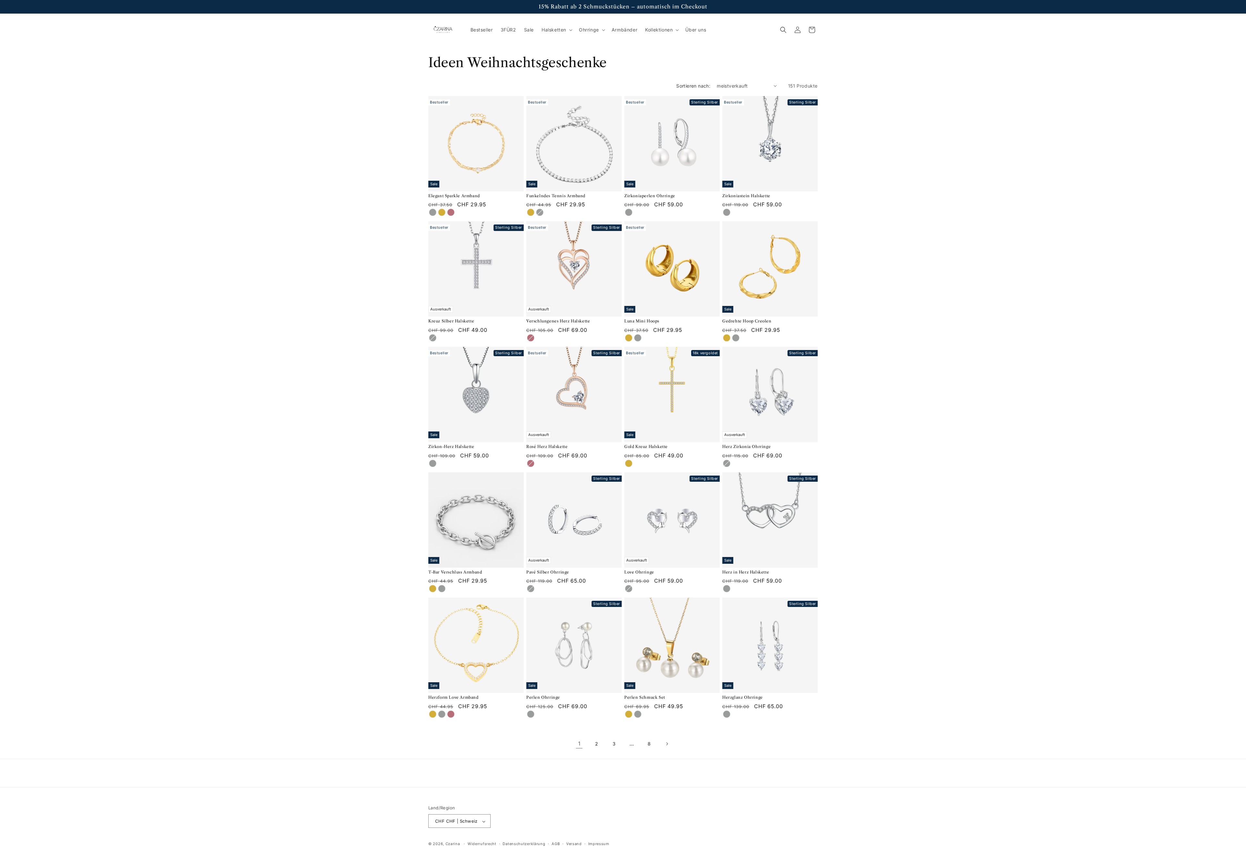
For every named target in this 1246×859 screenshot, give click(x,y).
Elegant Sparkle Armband (454, 195)
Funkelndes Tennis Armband (555, 195)
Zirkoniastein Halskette (746, 195)
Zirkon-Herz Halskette (451, 446)
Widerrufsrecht (482, 843)
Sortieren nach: (693, 86)
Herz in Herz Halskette (745, 572)
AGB (556, 843)
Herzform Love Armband (453, 697)
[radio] (432, 212)
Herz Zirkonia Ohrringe (746, 446)
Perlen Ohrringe (543, 697)
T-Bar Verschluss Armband (455, 572)
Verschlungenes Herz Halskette (558, 321)
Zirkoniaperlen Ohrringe (649, 195)
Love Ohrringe (639, 572)
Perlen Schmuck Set (644, 697)
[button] (556, 30)
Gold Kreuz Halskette (646, 446)
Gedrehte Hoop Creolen (747, 321)
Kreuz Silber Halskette (451, 321)
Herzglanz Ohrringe (742, 697)
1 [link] (579, 743)
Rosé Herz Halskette (547, 446)
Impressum (598, 843)
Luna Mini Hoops (641, 321)
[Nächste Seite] (667, 744)
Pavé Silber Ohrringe (547, 572)
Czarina (453, 844)
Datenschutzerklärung (524, 843)
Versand (574, 843)
